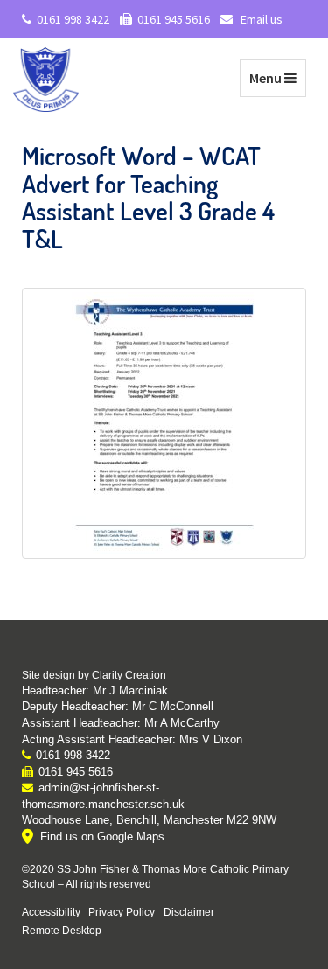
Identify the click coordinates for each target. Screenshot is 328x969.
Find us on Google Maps (102, 836)
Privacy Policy (121, 911)
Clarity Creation (129, 675)
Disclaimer (189, 911)
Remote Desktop (61, 930)
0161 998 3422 (73, 19)
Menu (277, 77)
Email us (260, 19)
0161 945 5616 (173, 19)
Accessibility (51, 911)
